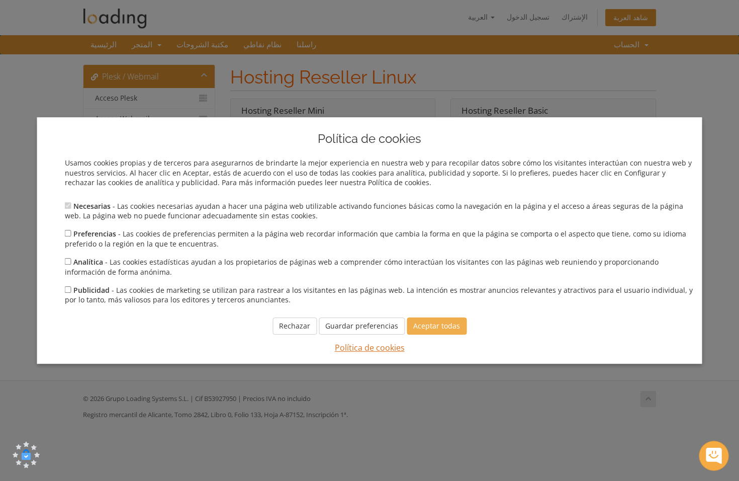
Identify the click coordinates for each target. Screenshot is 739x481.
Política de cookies (370, 347)
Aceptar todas (436, 326)
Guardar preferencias (361, 326)
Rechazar (294, 326)
